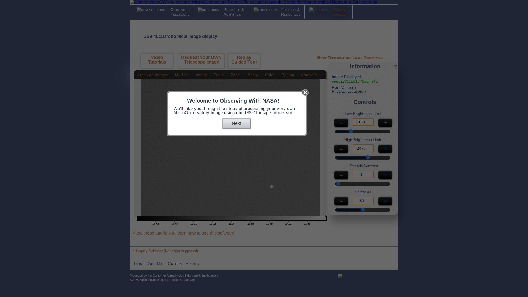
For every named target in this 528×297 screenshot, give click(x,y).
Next (236, 123)
